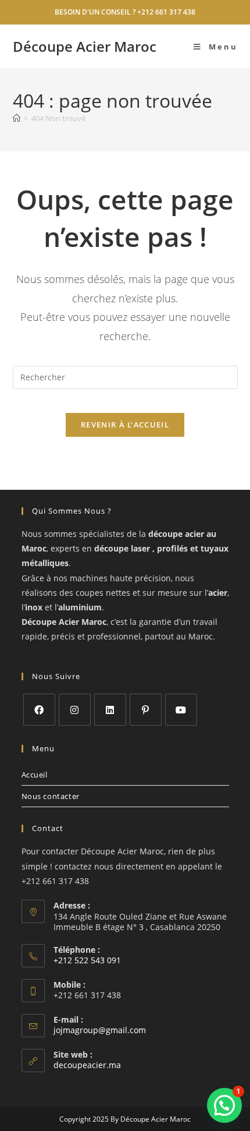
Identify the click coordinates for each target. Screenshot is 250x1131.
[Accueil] (16, 118)
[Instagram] (75, 710)
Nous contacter (51, 796)
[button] (224, 1105)
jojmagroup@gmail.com (99, 1029)
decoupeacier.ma (87, 1064)
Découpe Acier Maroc (84, 46)
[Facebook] (39, 710)
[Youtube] (181, 710)
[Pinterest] (146, 710)
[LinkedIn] (110, 710)
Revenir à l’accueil (125, 424)
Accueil (35, 774)
